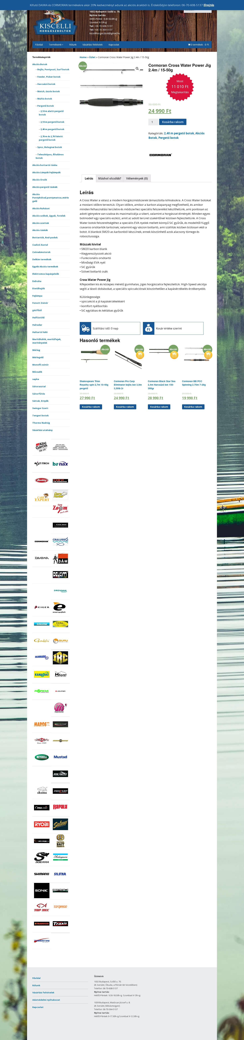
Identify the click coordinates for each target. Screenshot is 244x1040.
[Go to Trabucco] (41, 930)
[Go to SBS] (60, 847)
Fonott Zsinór (40, 302)
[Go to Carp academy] (60, 487)
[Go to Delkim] (60, 581)
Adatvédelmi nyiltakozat (46, 999)
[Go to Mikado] (41, 747)
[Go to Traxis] (60, 930)
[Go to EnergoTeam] (60, 614)
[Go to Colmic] (60, 532)
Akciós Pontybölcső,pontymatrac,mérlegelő (50, 198)
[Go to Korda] (41, 697)
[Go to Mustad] (60, 764)
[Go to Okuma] (41, 797)
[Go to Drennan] (60, 597)
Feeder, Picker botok (48, 76)
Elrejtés (208, 5)
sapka (35, 379)
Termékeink (55, 44)
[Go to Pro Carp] (60, 797)
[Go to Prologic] (41, 814)
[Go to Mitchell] (41, 764)
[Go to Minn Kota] (60, 747)
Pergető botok (45, 105)
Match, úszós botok (48, 91)
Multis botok (44, 98)
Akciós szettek (40, 223)
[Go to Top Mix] (41, 913)
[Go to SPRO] (60, 897)
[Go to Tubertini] (41, 947)
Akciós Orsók (39, 179)
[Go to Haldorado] (41, 664)
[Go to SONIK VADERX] (41, 897)
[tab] (89, 178)
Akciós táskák (40, 230)
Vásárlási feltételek (92, 44)
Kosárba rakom (173, 122)
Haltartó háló (40, 332)
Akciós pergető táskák (44, 186)
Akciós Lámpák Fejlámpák (46, 172)
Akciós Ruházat (41, 208)
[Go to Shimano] (41, 880)
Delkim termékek (41, 259)
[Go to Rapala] (60, 814)
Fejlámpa (37, 295)
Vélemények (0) (137, 178)
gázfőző (37, 310)
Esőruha (36, 281)
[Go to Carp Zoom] (60, 515)
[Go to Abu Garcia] (41, 453)
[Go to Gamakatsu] (41, 647)
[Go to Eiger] (41, 614)
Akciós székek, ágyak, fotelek (48, 215)
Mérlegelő (37, 357)
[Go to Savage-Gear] (41, 847)
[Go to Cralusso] (60, 548)
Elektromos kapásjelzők (45, 273)
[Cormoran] (160, 167)
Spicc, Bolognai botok (49, 147)
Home (83, 57)
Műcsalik (37, 371)
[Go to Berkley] (41, 487)
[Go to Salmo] (60, 831)
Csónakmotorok (41, 252)
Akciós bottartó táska (44, 165)
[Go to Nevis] (60, 780)
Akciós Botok (39, 64)
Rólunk (73, 44)
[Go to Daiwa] (41, 564)
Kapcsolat (114, 44)
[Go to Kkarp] (60, 681)
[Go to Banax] (60, 470)
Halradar (37, 324)
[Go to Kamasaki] (41, 681)
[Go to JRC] (60, 664)
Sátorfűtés (38, 393)
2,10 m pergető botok (52, 121)
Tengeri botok (40, 415)
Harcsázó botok (46, 84)
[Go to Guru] (60, 647)
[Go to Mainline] (60, 714)
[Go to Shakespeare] (60, 864)
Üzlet (92, 57)
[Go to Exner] (60, 630)
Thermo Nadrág (41, 422)
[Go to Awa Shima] (60, 453)
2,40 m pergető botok (52, 129)
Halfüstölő (38, 317)
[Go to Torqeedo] (60, 913)
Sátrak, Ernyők (40, 400)
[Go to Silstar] (60, 880)
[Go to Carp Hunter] (60, 498)
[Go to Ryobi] (41, 831)
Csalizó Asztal (40, 244)
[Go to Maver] (60, 731)
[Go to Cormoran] (41, 548)
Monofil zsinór (40, 364)
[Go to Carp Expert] (41, 504)
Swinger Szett (40, 408)
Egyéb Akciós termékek (45, 266)
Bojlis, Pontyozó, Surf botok (53, 69)
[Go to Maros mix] (41, 730)
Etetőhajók (38, 288)
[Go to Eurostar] (41, 630)
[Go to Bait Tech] (41, 470)
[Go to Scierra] (41, 864)
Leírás (89, 178)
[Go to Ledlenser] (60, 698)
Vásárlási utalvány (42, 430)
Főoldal (39, 44)
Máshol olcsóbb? (109, 178)
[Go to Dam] (60, 564)
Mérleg (36, 350)
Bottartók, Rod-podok (45, 237)
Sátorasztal (39, 386)
